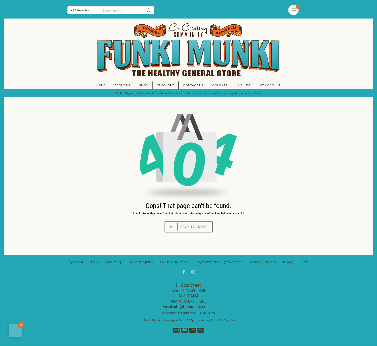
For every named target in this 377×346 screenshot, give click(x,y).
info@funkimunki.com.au (193, 306)
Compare (220, 85)
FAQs (94, 262)
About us (122, 85)
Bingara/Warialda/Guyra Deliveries (219, 262)
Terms (304, 262)
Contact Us (193, 85)
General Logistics (141, 262)
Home (101, 85)
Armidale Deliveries (263, 262)
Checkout (165, 85)
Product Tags (114, 262)
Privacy (288, 262)
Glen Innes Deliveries (174, 262)
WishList (244, 85)
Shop (143, 85)
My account (270, 85)
